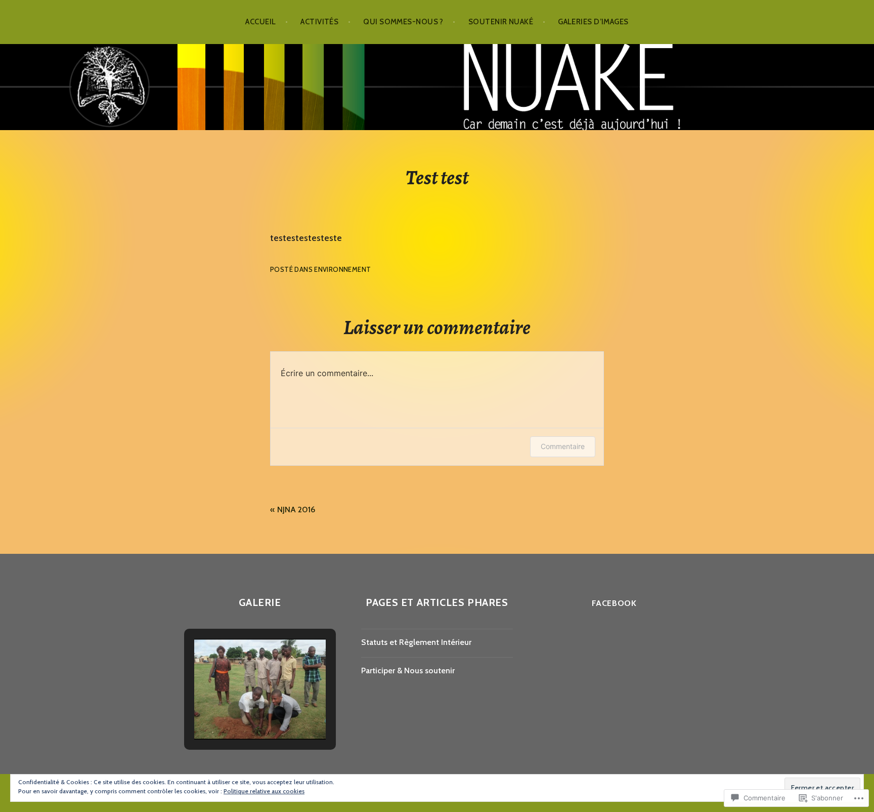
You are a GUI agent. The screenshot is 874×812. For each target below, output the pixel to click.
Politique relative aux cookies (264, 791)
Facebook (614, 603)
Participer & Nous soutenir (408, 670)
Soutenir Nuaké (500, 21)
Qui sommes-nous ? (403, 21)
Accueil (260, 21)
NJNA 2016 (296, 509)
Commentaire (563, 446)
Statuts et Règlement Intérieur (416, 642)
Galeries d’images (593, 21)
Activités (319, 21)
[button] (237, 710)
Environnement (342, 269)
